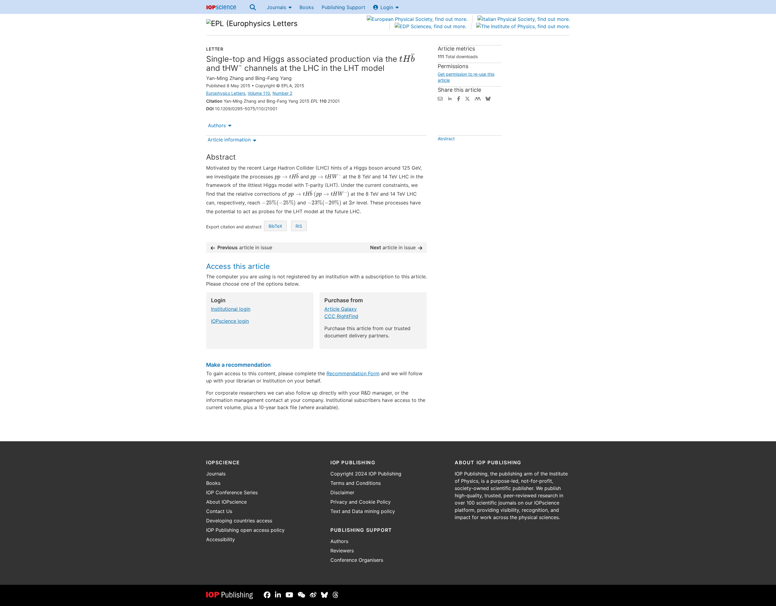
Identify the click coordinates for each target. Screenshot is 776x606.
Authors (217, 125)
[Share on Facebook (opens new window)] (458, 98)
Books (306, 7)
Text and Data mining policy (362, 511)
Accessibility (220, 539)
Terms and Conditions (355, 483)
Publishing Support (343, 7)
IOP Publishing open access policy (245, 530)
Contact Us (219, 511)
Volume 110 (259, 93)
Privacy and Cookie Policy (360, 502)
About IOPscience (226, 502)
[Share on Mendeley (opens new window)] (478, 98)
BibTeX (275, 226)
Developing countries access (239, 521)
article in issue (244, 247)
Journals (276, 7)
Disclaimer (342, 492)
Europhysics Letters (225, 93)
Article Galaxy (340, 309)
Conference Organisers (356, 560)
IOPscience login (230, 321)
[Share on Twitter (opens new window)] (467, 98)
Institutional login (230, 309)
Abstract (446, 138)
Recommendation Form (353, 373)
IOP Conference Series (232, 492)
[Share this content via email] (440, 98)
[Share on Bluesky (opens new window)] (488, 98)
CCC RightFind (341, 316)
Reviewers (342, 551)
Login (386, 7)
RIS (299, 226)
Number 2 (282, 93)
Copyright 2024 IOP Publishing (365, 474)
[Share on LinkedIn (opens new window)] (449, 98)
